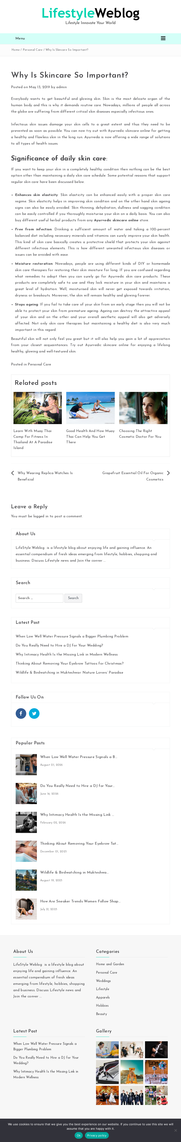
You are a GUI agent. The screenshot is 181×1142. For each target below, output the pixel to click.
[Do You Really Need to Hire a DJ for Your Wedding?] (26, 793)
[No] (175, 1130)
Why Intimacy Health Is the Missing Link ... (77, 815)
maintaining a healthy (110, 323)
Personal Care (33, 49)
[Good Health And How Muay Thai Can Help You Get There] (90, 408)
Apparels (103, 997)
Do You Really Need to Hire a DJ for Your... (77, 786)
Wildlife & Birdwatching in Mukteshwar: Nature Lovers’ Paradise (69, 672)
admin (61, 87)
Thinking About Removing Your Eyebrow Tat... (79, 844)
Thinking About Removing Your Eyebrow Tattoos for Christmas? (70, 663)
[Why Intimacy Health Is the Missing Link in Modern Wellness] (26, 822)
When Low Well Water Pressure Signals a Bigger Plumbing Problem (72, 636)
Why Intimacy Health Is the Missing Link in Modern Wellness (67, 654)
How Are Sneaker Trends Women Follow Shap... (80, 901)
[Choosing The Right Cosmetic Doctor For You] (143, 408)
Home (15, 49)
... (105, 561)
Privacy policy (97, 1135)
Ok (79, 1135)
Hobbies (102, 1006)
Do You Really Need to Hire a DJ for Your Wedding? (59, 645)
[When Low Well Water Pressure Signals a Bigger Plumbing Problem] (26, 764)
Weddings (103, 981)
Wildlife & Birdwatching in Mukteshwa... (74, 872)
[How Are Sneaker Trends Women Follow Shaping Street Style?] (26, 909)
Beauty (101, 1014)
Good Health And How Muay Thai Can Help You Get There (90, 436)
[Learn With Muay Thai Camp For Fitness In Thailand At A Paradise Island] (37, 408)
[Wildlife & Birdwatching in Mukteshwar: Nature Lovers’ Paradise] (26, 880)
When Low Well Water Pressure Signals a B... (78, 757)
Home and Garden (110, 964)
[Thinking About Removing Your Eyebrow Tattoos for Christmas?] (26, 851)
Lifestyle (102, 989)
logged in (41, 516)
